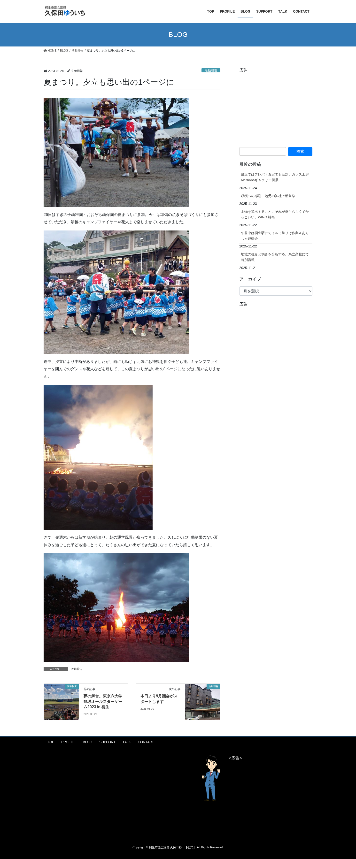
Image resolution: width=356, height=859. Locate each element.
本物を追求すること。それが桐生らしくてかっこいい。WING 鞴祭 (275, 214)
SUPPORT (107, 742)
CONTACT (146, 742)
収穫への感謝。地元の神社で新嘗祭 (268, 196)
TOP (50, 742)
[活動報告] (61, 696)
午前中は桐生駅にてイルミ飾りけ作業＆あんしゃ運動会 (275, 235)
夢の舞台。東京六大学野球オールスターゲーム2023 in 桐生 (103, 701)
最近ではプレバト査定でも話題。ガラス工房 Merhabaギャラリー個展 (275, 177)
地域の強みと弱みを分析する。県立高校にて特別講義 (275, 257)
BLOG (87, 742)
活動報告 (211, 70)
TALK (127, 742)
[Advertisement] (275, 109)
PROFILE (68, 742)
